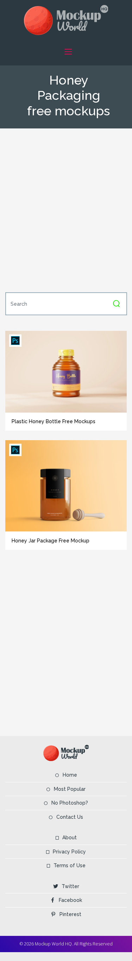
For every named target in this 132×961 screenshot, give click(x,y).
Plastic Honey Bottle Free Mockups (53, 421)
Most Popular (70, 789)
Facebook (70, 900)
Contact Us (69, 817)
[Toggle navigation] (68, 51)
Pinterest (70, 914)
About (69, 837)
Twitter (70, 886)
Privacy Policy (69, 851)
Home (70, 775)
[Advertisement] (66, 209)
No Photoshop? (69, 803)
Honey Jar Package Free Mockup (50, 540)
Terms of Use (70, 865)
